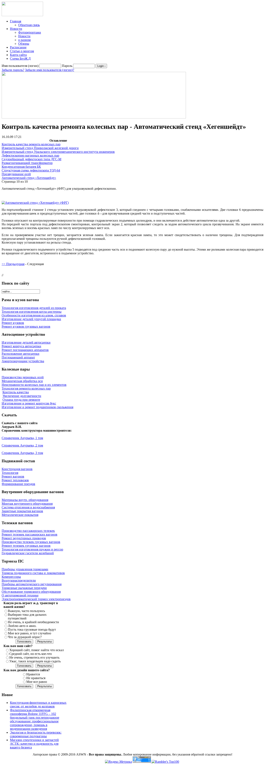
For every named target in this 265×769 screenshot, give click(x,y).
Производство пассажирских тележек (28, 530)
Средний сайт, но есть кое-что (30, 654)
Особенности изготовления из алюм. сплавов (34, 315)
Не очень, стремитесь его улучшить (34, 657)
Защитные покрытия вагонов (22, 511)
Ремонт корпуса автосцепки (21, 346)
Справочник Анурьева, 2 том (22, 445)
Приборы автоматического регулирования (31, 584)
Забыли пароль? (13, 70)
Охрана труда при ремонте (21, 399)
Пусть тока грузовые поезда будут (32, 629)
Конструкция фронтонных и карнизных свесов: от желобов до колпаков (38, 704)
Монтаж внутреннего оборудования (27, 503)
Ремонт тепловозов (15, 480)
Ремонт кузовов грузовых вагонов (26, 326)
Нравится (33, 674)
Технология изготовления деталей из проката (34, 308)
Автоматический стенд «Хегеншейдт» (29, 178)
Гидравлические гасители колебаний (28, 553)
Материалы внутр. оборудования (25, 500)
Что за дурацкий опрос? (25, 637)
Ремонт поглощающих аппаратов (25, 350)
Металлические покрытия (20, 515)
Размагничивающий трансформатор (27, 163)
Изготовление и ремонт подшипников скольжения (37, 407)
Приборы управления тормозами (25, 569)
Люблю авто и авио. (22, 626)
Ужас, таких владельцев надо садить (35, 661)
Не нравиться (35, 678)
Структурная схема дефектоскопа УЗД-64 (31, 170)
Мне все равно (36, 681)
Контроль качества (15, 392)
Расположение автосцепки (20, 353)
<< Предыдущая (13, 264)
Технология (10, 472)
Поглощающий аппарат (18, 357)
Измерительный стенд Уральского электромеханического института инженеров (58, 151)
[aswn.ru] (22, 15)
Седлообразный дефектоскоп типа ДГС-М (31, 159)
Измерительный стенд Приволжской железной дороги (40, 148)
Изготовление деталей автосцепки (26, 342)
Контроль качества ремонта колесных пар (31, 144)
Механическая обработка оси (22, 381)
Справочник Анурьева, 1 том (22, 438)
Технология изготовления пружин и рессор (32, 549)
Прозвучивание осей (16, 174)
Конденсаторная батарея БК (21, 166)
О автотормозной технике (20, 595)
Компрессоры (11, 576)
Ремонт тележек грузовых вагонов (26, 545)
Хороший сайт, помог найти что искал (36, 650)
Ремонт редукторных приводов (24, 538)
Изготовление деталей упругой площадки (31, 319)
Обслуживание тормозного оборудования (31, 591)
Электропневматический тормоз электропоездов (36, 599)
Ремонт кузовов (13, 323)
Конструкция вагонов (17, 469)
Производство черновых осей (23, 377)
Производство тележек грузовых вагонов (31, 542)
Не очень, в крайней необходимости (33, 622)
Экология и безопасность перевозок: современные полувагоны (35, 734)
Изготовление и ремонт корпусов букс (29, 403)
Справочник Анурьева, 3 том (22, 453)
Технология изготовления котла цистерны (31, 311)
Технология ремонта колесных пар (26, 388)
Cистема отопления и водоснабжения (28, 507)
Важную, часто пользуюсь (26, 611)
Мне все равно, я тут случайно (29, 633)
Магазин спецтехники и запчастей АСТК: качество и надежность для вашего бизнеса (34, 743)
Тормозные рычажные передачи (24, 588)
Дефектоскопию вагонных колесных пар (30, 155)
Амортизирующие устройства (23, 361)
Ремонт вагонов (13, 476)
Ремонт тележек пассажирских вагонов (29, 534)
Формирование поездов (18, 484)
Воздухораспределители (19, 580)
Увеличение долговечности (21, 396)
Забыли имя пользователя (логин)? (49, 70)
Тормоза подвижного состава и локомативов (33, 573)
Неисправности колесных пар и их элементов (34, 384)
